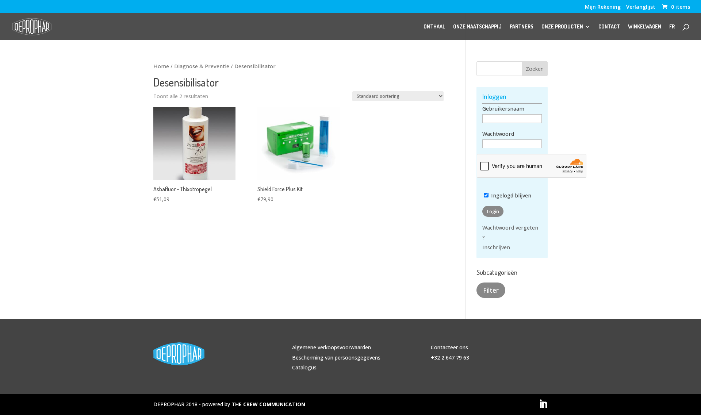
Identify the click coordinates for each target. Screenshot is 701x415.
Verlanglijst (640, 7)
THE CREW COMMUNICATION (268, 404)
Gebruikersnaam (503, 108)
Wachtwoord (498, 133)
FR (672, 27)
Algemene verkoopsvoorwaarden (331, 347)
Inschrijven (496, 247)
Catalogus (304, 367)
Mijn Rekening (603, 7)
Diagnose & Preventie (201, 66)
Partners (521, 27)
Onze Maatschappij (477, 27)
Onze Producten (562, 27)
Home (161, 66)
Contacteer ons (449, 347)
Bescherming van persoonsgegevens (336, 357)
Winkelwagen (644, 27)
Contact (609, 27)
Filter (491, 290)
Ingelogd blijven (510, 195)
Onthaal (434, 27)
